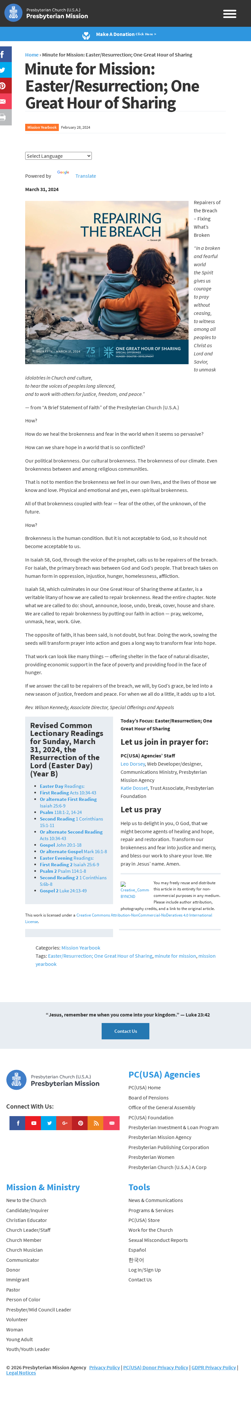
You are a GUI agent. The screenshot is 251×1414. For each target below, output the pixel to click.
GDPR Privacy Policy (214, 1367)
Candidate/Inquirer (27, 1210)
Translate (85, 175)
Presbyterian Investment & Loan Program (173, 1127)
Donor (13, 1269)
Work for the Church (150, 1230)
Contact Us (125, 1031)
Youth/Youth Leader (28, 1349)
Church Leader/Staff (28, 1230)
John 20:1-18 (60, 845)
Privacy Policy (104, 1367)
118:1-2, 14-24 (61, 812)
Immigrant (17, 1279)
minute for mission (175, 955)
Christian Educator (26, 1220)
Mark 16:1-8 (73, 851)
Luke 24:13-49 (63, 890)
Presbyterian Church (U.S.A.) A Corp (167, 1167)
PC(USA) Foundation (151, 1117)
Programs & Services (151, 1210)
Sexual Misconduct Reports (158, 1240)
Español (137, 1249)
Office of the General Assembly (161, 1107)
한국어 (136, 1260)
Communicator (22, 1260)
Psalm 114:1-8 (63, 871)
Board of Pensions (148, 1097)
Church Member (24, 1240)
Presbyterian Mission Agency (159, 1137)
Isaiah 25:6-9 (69, 864)
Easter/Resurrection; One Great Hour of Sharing (100, 955)
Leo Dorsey (133, 763)
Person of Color (23, 1299)
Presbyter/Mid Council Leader (38, 1309)
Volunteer (17, 1319)
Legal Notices (21, 1372)
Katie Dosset (134, 788)
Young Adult (19, 1339)
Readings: (62, 786)
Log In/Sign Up (144, 1269)
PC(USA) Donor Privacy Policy (155, 1367)
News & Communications (155, 1200)
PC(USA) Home (144, 1087)
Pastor (13, 1289)
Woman (14, 1329)
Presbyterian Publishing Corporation (168, 1147)
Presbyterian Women (151, 1157)
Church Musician (24, 1249)
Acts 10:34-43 (68, 792)
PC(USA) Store (144, 1220)
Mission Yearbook (42, 127)
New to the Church (26, 1200)
